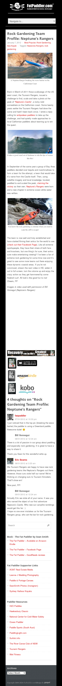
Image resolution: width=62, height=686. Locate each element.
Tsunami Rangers (18, 648)
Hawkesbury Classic (19, 611)
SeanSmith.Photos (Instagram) (24, 585)
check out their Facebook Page (22, 244)
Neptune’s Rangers (35, 186)
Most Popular (30, 42)
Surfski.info (15, 638)
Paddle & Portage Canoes (21, 580)
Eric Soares (21, 459)
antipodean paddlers (26, 115)
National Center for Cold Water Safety (27, 616)
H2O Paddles (16, 605)
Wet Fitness (15, 654)
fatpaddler (20, 415)
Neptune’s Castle (23, 101)
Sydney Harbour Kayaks (21, 591)
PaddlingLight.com (18, 632)
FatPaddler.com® (30, 682)
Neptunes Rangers (35, 45)
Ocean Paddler (16, 622)
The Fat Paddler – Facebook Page (25, 549)
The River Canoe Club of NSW (24, 643)
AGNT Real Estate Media (21, 569)
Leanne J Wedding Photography (24, 575)
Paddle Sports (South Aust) (22, 627)
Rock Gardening (44, 42)
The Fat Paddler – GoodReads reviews (27, 554)
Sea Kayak (12, 45)
